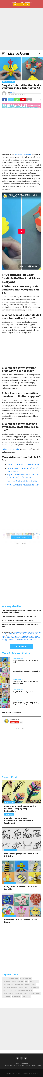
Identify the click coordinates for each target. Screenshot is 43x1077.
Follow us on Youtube (10, 449)
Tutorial (29, 639)
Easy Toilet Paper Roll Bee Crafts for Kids (19, 616)
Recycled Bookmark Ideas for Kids (22, 481)
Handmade (16, 996)
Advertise (24, 1064)
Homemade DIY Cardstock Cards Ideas (17, 620)
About (17, 1064)
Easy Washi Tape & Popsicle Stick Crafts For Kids (20, 625)
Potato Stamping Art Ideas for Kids (23, 464)
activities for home (27, 632)
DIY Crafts (34, 981)
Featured (6, 996)
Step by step (14, 639)
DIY (33, 633)
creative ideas (27, 633)
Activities (17, 632)
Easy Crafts (8, 984)
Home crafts (15, 638)
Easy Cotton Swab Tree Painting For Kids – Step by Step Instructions (21, 611)
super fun (22, 639)
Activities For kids (10, 978)
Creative (19, 633)
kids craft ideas (34, 638)
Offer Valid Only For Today (21, 5)
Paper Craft (8, 993)
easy (31, 635)
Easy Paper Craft (24, 636)
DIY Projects (25, 635)
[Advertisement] (21, 29)
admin (12, 92)
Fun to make (6, 638)
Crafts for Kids (9, 990)
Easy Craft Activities (23, 154)
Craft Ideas (12, 633)
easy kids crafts (12, 636)
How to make (24, 638)
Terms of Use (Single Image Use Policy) (17, 1065)
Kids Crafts (5, 639)
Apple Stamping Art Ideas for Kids (23, 485)
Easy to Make (35, 636)
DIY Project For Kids (14, 635)
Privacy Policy (36, 1065)
